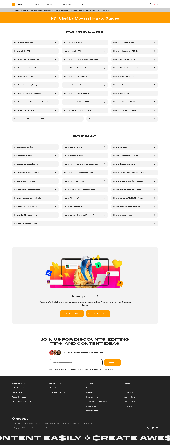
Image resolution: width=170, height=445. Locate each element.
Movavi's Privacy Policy (105, 369)
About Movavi (129, 388)
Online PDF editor (19, 392)
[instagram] (153, 428)
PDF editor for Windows (21, 388)
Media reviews (129, 397)
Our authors (128, 392)
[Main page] (18, 4)
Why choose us (130, 401)
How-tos (89, 392)
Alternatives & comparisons (97, 401)
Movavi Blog (91, 406)
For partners (128, 406)
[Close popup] (156, 10)
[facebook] (148, 428)
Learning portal (92, 397)
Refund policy (87, 423)
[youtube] (157, 428)
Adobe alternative (19, 397)
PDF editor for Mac (56, 388)
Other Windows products (22, 401)
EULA (38, 423)
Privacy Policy (104, 10)
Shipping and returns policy (71, 423)
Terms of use (28, 423)
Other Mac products (57, 392)
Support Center (92, 410)
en (157, 4)
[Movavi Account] (150, 4)
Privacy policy (16, 423)
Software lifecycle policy (51, 423)
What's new (91, 388)
